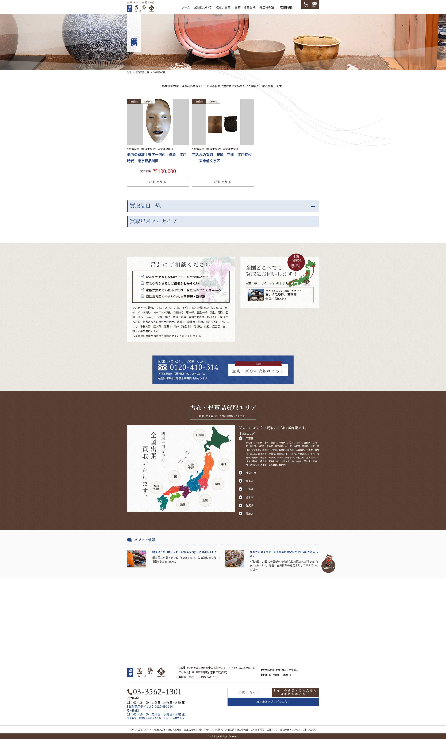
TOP (129, 72)
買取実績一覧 (142, 72)
